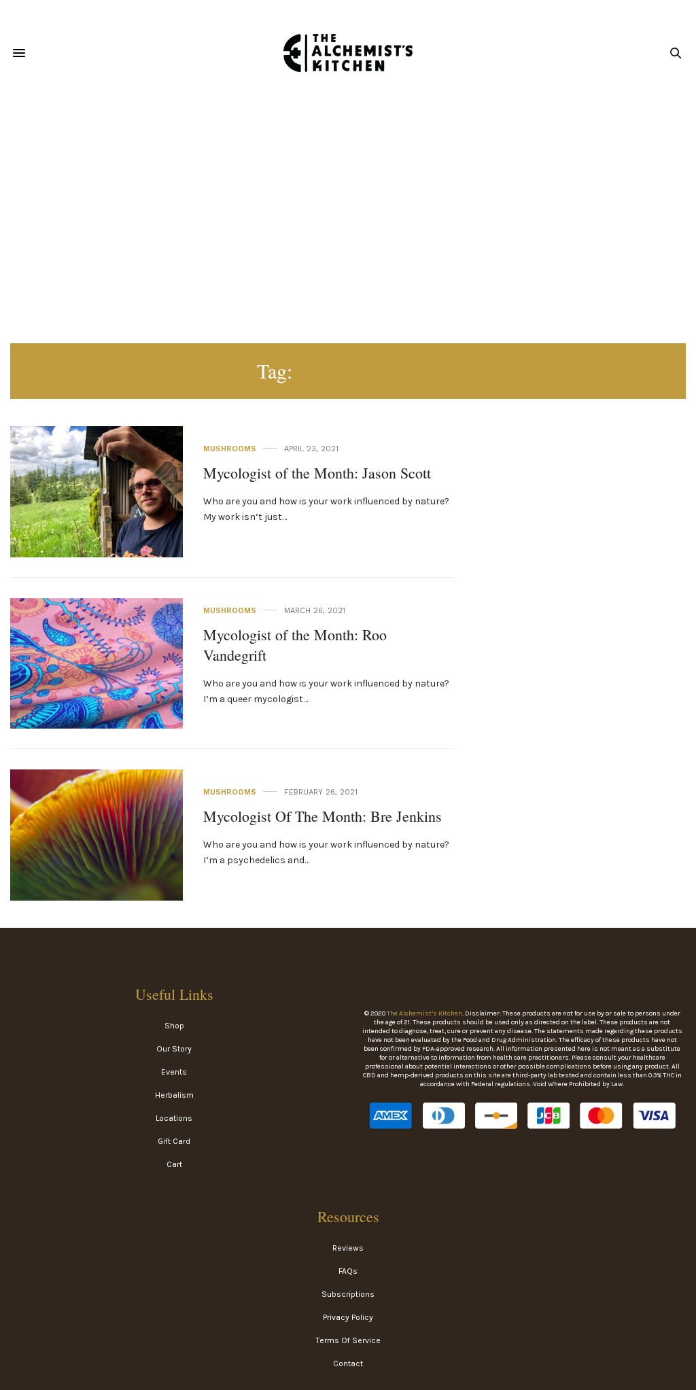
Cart (174, 1164)
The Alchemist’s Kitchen (424, 1013)
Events (174, 1072)
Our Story (174, 1049)
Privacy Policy (348, 1317)
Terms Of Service (348, 1340)
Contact (348, 1363)
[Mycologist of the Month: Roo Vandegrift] (96, 663)
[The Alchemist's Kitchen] (348, 53)
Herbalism (174, 1095)
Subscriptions (348, 1294)
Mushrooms (229, 449)
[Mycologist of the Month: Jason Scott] (96, 491)
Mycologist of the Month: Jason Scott (317, 473)
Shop (174, 1025)
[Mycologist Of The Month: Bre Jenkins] (96, 835)
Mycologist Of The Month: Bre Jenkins (322, 816)
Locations (174, 1118)
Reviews (348, 1248)
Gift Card (174, 1141)
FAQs (348, 1271)
